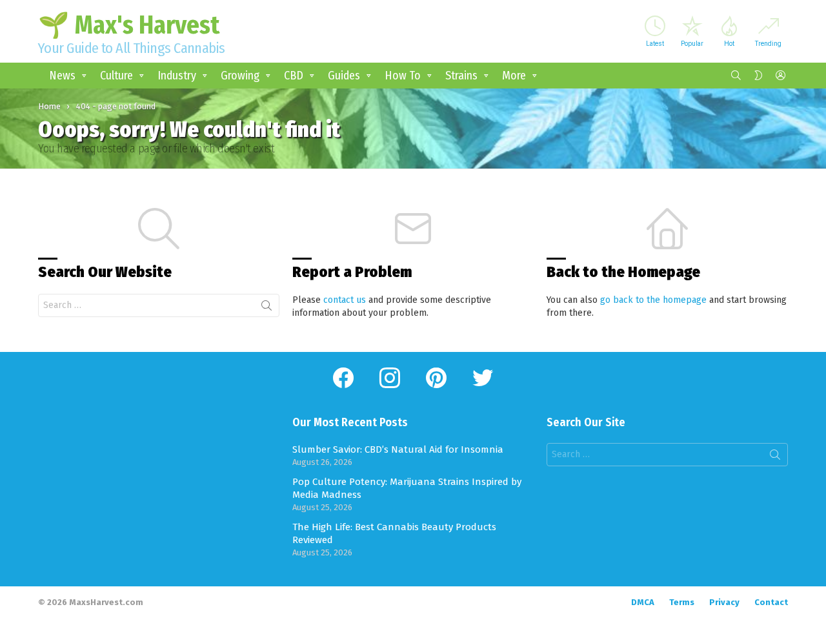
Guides (344, 75)
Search (266, 308)
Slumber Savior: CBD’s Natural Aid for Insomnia (397, 449)
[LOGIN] (780, 75)
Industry (176, 75)
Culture (116, 75)
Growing (240, 75)
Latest (655, 43)
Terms (681, 602)
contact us (344, 299)
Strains (461, 75)
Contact (771, 602)
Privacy (724, 602)
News (62, 75)
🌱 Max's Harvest (128, 25)
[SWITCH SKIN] (758, 75)
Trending (768, 43)
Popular (692, 43)
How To (403, 75)
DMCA (642, 602)
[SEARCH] (736, 75)
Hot (729, 43)
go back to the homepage (653, 299)
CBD (293, 75)
